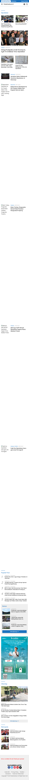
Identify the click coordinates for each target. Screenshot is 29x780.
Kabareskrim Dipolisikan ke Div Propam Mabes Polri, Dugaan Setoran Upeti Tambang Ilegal (19, 89)
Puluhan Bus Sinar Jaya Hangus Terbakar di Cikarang (16, 577)
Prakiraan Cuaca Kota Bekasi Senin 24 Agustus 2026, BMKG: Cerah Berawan (19, 611)
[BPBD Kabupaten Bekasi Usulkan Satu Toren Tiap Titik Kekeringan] (14, 693)
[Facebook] (9, 767)
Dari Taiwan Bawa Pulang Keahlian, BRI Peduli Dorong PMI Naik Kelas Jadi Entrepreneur (7, 25)
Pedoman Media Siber (18, 773)
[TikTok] (20, 767)
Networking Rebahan (20, 24)
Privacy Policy (14, 772)
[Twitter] (12, 767)
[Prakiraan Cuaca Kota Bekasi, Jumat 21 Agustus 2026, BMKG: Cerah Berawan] (6, 626)
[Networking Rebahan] (21, 18)
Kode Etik (7, 772)
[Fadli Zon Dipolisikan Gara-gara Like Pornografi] (5, 504)
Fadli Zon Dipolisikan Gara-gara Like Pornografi (19, 449)
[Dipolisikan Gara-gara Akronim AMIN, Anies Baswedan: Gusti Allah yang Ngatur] (7, 59)
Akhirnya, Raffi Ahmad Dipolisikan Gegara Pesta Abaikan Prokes (18, 329)
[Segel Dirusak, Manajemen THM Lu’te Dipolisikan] (21, 60)
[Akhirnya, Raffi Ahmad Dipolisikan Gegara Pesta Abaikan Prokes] (5, 384)
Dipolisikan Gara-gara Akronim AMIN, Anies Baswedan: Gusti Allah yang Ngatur (7, 66)
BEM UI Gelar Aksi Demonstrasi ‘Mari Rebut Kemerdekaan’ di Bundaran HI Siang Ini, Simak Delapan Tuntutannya (16, 588)
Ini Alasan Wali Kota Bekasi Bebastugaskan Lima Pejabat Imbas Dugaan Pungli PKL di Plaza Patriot (18, 739)
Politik (16, 446)
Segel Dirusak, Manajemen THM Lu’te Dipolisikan (21, 67)
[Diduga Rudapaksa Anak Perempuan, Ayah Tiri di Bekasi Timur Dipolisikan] (14, 38)
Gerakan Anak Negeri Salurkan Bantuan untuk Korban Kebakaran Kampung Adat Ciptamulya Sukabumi (15, 594)
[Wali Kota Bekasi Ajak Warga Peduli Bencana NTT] (5, 732)
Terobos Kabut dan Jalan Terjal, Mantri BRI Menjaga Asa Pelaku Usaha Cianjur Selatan (16, 600)
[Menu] (2, 4)
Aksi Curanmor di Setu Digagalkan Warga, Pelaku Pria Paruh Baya (14, 716)
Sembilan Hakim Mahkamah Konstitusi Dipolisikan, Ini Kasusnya (19, 78)
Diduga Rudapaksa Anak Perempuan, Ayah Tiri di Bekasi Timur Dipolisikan (13, 51)
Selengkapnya (14, 631)
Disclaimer (8, 773)
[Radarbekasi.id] (14, 765)
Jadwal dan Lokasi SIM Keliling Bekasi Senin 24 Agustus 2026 (17, 618)
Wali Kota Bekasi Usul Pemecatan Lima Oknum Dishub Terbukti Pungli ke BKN (18, 746)
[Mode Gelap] (24, 4)
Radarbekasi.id (8, 4)
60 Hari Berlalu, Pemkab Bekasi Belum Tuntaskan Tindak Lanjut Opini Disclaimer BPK (13, 710)
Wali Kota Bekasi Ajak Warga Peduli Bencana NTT (17, 731)
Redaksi (22, 772)
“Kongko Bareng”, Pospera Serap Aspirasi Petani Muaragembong (15, 583)
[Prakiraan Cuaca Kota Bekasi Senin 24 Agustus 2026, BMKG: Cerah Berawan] (6, 611)
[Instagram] (14, 767)
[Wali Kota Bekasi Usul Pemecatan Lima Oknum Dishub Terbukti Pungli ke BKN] (5, 747)
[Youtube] (17, 767)
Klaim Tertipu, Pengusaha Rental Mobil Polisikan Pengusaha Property (18, 208)
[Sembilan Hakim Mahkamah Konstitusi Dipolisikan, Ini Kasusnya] (5, 77)
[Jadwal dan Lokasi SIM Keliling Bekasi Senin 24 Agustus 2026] (6, 619)
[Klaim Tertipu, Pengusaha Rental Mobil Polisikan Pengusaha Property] (5, 263)
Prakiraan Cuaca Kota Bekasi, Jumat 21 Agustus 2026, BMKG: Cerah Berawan (19, 625)
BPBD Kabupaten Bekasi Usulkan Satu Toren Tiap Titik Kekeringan (14, 705)
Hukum (3, 47)
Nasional (13, 74)
